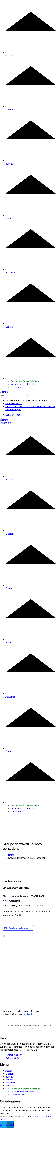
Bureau (9, 1076)
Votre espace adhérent (22, 384)
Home (11, 854)
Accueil (8, 1070)
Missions (10, 1073)
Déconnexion (17, 387)
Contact (9, 1085)
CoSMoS (28, 1014)
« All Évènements (12, 881)
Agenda (9, 1079)
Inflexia (37, 1116)
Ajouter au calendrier (18, 927)
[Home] (4, 419)
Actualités (10, 1082)
